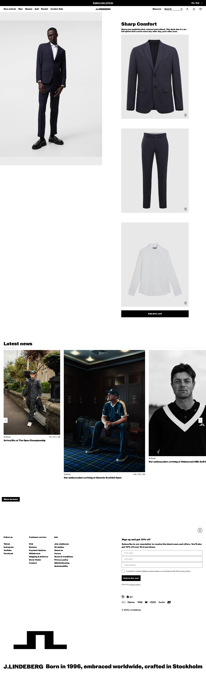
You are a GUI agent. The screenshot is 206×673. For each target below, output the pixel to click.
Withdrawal (34, 554)
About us (58, 550)
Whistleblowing (61, 563)
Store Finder (35, 560)
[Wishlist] (194, 9)
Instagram (9, 547)
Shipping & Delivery (38, 557)
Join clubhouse (61, 544)
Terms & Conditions (63, 557)
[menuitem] (10, 9)
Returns (33, 547)
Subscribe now (131, 578)
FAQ (31, 544)
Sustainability (61, 566)
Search (167, 9)
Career (57, 554)
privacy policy (134, 584)
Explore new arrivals (103, 3)
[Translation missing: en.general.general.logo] (103, 9)
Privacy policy (61, 560)
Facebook (8, 554)
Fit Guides (59, 547)
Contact (33, 563)
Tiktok (7, 544)
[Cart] (200, 9)
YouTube (8, 550)
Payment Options (37, 550)
